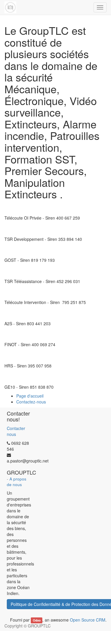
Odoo (37, 620)
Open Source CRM (87, 620)
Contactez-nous (31, 402)
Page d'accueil (30, 396)
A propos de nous (16, 482)
